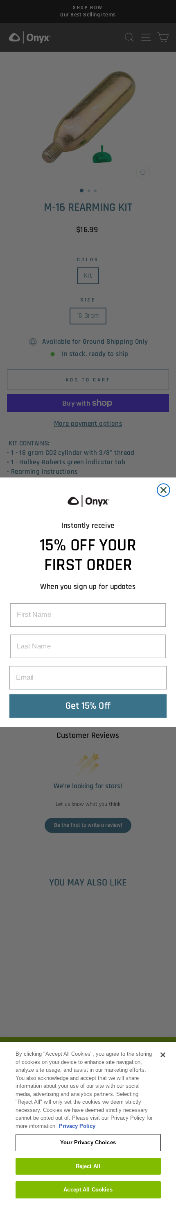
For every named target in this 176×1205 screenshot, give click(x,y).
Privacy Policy (77, 1126)
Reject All (88, 1166)
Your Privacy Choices (88, 1142)
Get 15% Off (88, 706)
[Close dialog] (163, 490)
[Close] (163, 1055)
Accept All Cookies (87, 1190)
